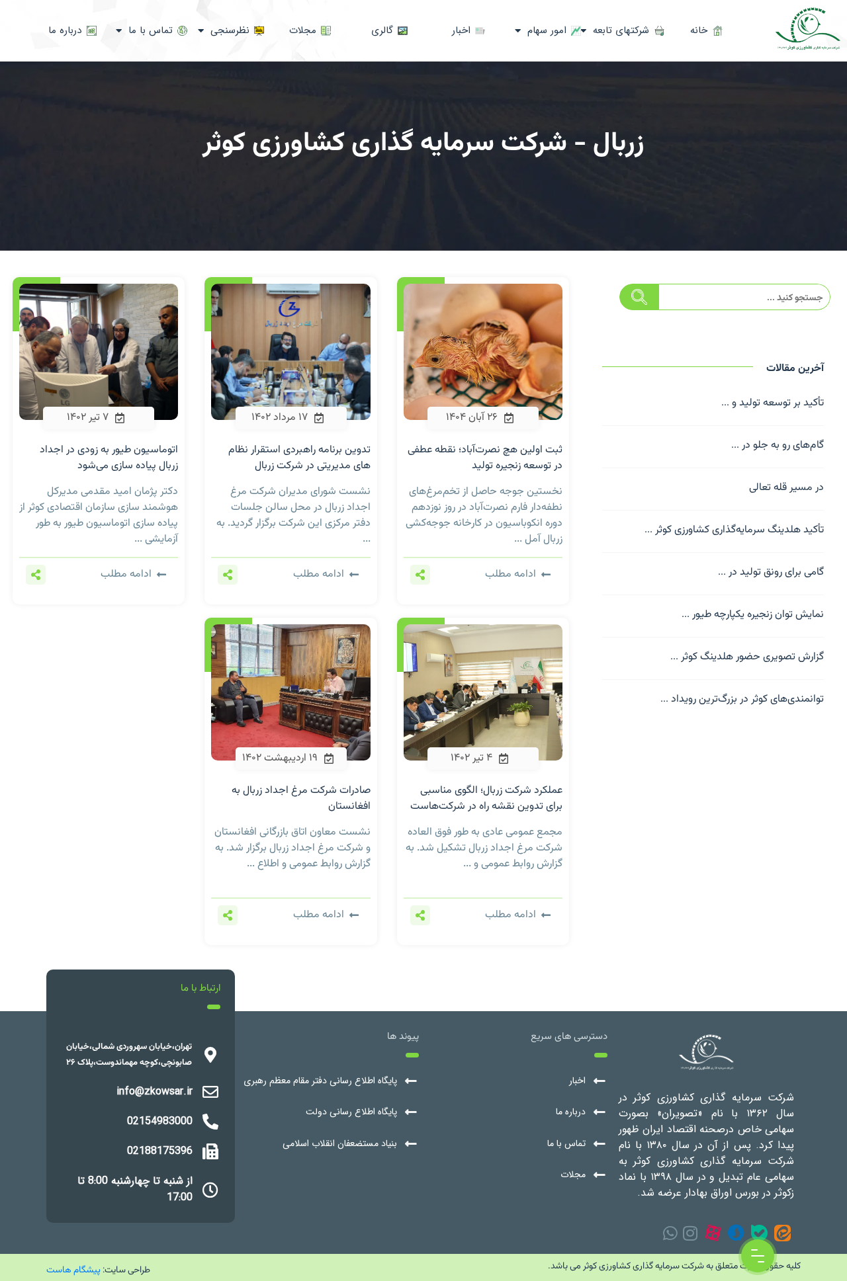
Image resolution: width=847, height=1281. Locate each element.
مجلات (573, 1175)
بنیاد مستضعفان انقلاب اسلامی (340, 1144)
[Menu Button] (757, 1255)
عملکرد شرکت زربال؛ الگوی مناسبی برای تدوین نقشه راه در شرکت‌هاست (486, 798)
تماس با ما (566, 1144)
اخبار (577, 1081)
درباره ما (571, 1112)
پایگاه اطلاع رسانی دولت (351, 1112)
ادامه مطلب (510, 575)
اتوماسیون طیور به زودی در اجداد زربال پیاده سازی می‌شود (109, 458)
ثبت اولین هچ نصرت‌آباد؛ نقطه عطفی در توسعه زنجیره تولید (485, 458)
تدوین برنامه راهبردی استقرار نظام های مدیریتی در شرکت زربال (299, 458)
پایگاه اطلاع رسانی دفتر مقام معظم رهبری (320, 1081)
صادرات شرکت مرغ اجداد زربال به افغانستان (301, 798)
